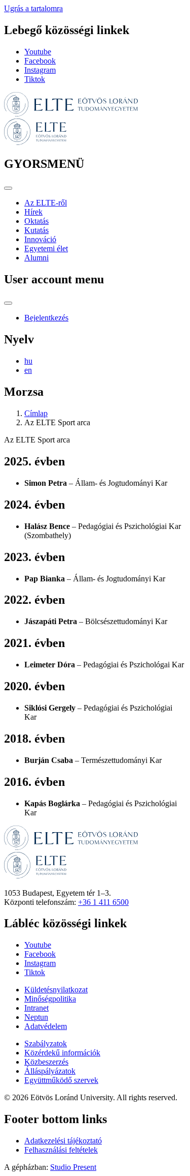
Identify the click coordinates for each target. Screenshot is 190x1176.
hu (28, 361)
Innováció (40, 239)
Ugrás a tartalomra (33, 8)
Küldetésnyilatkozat (56, 989)
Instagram (40, 70)
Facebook (40, 60)
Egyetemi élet (46, 248)
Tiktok (34, 79)
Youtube (37, 51)
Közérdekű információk (62, 1052)
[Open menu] (8, 188)
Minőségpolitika (50, 998)
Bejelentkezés (46, 317)
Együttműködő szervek (61, 1080)
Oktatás (36, 221)
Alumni (36, 257)
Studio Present (73, 1167)
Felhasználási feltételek (61, 1149)
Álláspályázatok (49, 1071)
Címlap (36, 413)
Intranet (36, 1008)
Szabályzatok (45, 1043)
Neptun (36, 1017)
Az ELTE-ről (45, 202)
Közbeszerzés (46, 1061)
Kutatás (36, 230)
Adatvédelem (45, 1026)
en (28, 370)
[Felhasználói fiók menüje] (8, 303)
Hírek (33, 212)
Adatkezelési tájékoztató (63, 1140)
